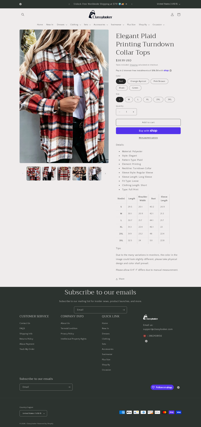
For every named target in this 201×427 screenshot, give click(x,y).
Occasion (106, 370)
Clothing (106, 339)
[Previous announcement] (69, 4)
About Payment (27, 344)
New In (105, 328)
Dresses (105, 333)
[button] (23, 14)
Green (135, 88)
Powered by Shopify (45, 424)
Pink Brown (159, 81)
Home (105, 323)
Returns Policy (26, 339)
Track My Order (27, 349)
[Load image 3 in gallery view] (64, 173)
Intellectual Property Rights (74, 339)
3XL (170, 99)
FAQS (22, 328)
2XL (158, 99)
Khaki (122, 88)
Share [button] (121, 279)
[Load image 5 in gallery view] (94, 173)
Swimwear (107, 354)
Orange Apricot (138, 81)
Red (121, 81)
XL (147, 99)
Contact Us (25, 323)
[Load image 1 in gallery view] (33, 173)
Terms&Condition (69, 328)
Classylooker (32, 424)
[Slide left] (23, 173)
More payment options (148, 138)
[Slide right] (105, 173)
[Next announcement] (132, 4)
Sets (104, 344)
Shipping (134, 65)
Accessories (107, 349)
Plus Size (106, 359)
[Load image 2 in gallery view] (49, 173)
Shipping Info (26, 333)
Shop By (106, 365)
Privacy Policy (67, 333)
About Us (65, 323)
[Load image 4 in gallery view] (79, 173)
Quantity (119, 106)
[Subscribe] (123, 309)
